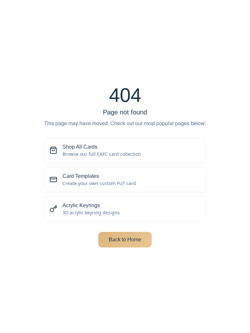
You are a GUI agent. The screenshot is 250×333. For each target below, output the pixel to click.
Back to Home (125, 239)
